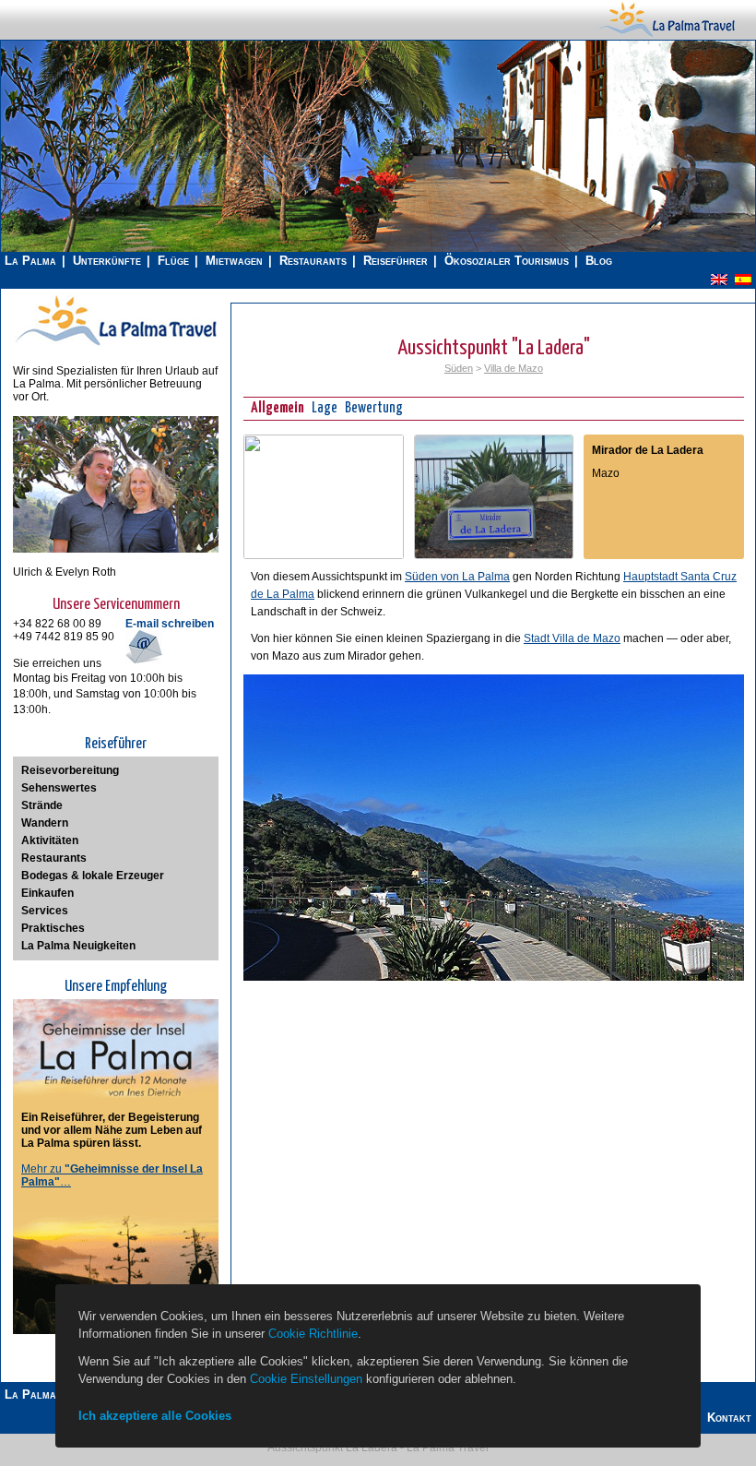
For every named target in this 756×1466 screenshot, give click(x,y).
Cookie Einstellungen (306, 1379)
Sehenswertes (59, 787)
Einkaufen (47, 893)
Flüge (173, 261)
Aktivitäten (49, 840)
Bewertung (374, 408)
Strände (42, 805)
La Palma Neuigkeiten (78, 945)
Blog (598, 261)
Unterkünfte (107, 261)
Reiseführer (395, 261)
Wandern (44, 822)
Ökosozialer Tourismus (506, 261)
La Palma (30, 261)
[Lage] (323, 555)
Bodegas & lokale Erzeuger (92, 875)
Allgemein (277, 408)
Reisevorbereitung (70, 770)
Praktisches (53, 928)
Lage (324, 408)
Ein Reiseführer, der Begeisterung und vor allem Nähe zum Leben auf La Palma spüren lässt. (111, 1130)
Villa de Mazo (513, 368)
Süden (458, 368)
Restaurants (313, 261)
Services (44, 910)
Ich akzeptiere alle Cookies (154, 1416)
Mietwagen (234, 261)
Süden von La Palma (457, 576)
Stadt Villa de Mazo (572, 638)
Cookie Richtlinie (313, 1334)
